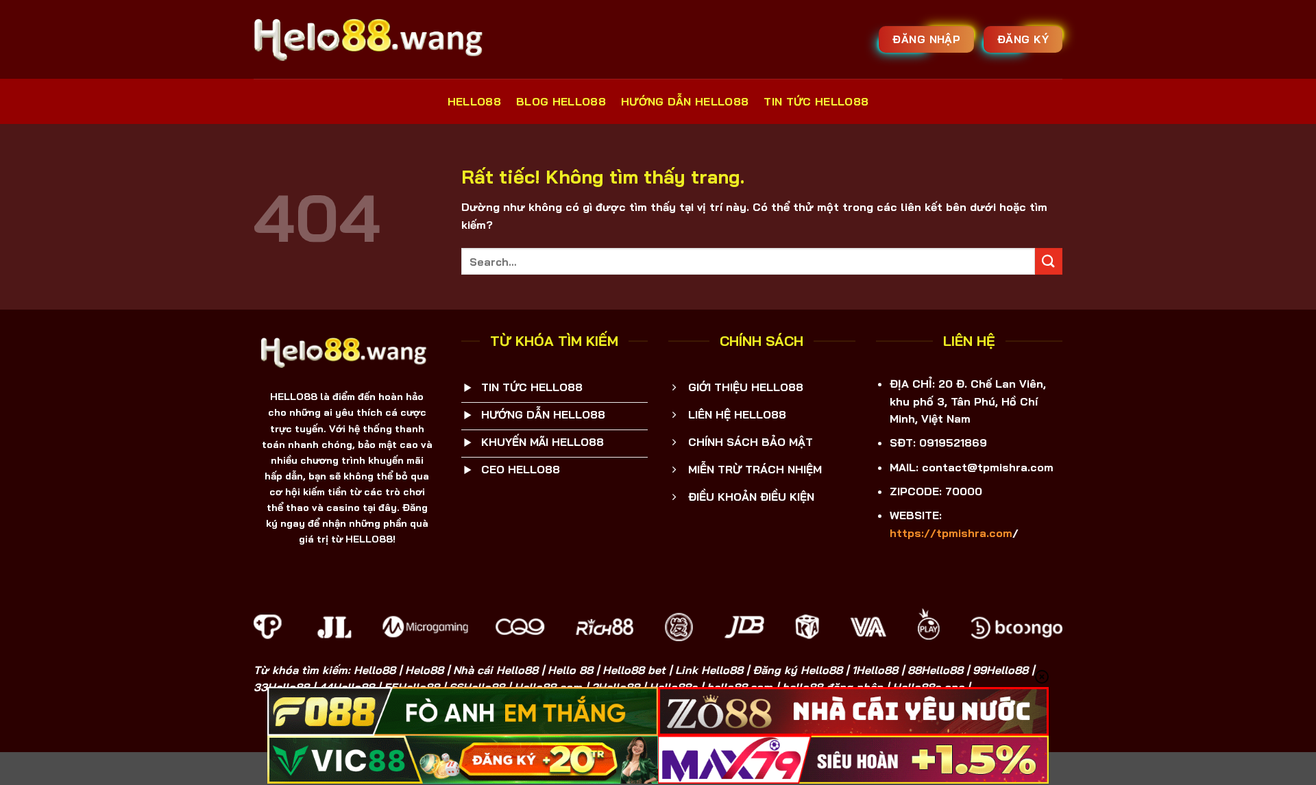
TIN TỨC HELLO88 (816, 101)
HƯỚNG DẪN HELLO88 (684, 101)
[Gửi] (1048, 261)
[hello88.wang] (373, 39)
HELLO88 (474, 101)
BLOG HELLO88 (561, 101)
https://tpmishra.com (951, 533)
